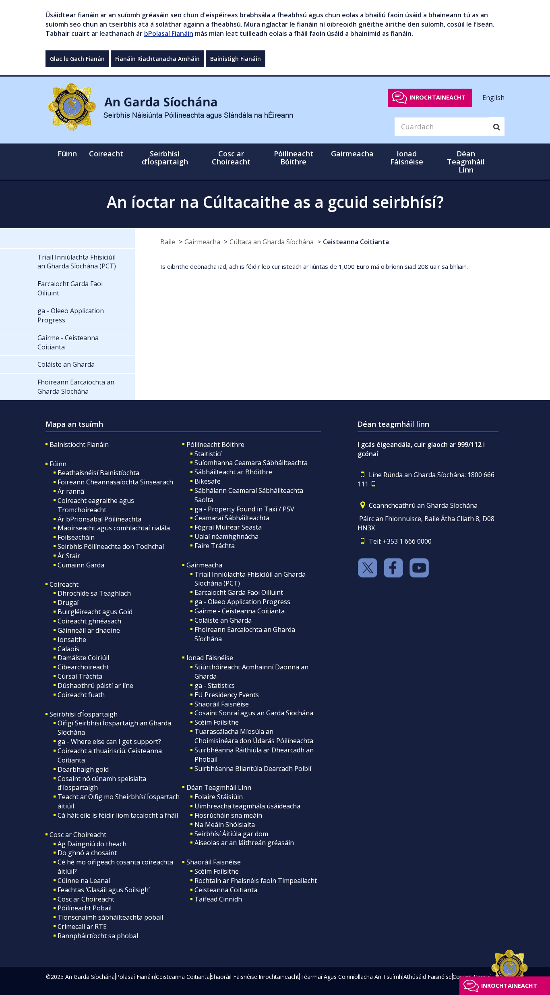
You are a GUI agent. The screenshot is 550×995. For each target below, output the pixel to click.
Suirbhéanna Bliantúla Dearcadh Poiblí (252, 768)
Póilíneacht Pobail (85, 908)
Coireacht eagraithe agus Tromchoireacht (96, 505)
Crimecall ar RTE (82, 926)
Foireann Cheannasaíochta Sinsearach (115, 482)
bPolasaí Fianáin (168, 33)
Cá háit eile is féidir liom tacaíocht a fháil (118, 815)
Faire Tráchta (214, 545)
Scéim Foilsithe (216, 722)
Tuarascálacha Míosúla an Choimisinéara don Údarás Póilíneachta (253, 736)
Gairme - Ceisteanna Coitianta (239, 611)
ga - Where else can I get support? (109, 741)
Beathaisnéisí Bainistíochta (98, 472)
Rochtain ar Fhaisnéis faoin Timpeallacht (255, 880)
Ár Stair (69, 555)
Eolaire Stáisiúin (218, 796)
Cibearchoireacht (83, 667)
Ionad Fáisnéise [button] (406, 157)
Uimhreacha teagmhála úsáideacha (247, 806)
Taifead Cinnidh (218, 899)
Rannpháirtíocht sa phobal (98, 935)
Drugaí (68, 602)
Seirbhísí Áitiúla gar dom (231, 833)
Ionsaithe (72, 639)
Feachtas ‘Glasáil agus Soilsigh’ (104, 889)
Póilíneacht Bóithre (215, 444)
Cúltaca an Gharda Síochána (272, 241)
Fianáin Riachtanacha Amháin (157, 58)
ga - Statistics (214, 685)
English (493, 97)
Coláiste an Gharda (223, 620)
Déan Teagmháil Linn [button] (466, 161)
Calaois (68, 648)
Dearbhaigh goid (83, 769)
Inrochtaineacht (437, 97)
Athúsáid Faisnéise (427, 976)
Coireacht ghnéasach (89, 621)
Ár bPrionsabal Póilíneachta (99, 519)
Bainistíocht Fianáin (79, 444)
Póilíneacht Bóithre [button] (293, 157)
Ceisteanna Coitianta (356, 241)
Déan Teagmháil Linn (218, 787)
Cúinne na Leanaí (84, 880)
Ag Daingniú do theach (92, 843)
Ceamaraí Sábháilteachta (231, 517)
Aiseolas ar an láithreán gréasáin (244, 842)
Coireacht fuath (81, 694)
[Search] (497, 126)
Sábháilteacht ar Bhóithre (233, 471)
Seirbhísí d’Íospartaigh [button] (165, 157)
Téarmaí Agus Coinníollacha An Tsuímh (351, 976)
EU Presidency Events (226, 694)
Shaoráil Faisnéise (221, 704)
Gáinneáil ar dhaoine (89, 630)
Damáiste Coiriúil (83, 657)
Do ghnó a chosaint (87, 852)
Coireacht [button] (106, 153)
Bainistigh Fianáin (235, 58)
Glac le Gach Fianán (77, 58)
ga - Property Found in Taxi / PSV (244, 509)
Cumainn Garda (81, 565)
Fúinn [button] (67, 153)
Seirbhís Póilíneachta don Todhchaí (111, 546)
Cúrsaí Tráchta (80, 676)
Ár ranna (71, 491)
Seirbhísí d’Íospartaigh (84, 714)
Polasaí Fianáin (135, 976)
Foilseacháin (76, 537)
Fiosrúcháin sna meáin (228, 815)
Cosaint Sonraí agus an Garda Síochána (253, 712)
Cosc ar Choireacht (78, 834)
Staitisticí (207, 453)
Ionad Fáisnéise (209, 657)
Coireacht (64, 584)
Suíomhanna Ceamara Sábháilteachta (251, 462)
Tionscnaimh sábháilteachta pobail (110, 917)
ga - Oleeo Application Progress (242, 601)
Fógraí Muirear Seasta (228, 527)
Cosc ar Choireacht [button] (231, 157)
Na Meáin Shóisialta (224, 824)
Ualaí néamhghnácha (226, 536)
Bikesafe (207, 481)
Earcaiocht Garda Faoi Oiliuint (238, 592)
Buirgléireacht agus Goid (95, 611)
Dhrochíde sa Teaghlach (94, 593)
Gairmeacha (202, 241)
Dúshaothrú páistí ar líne (95, 685)
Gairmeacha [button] (352, 153)
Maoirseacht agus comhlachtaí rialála (114, 527)
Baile (167, 241)
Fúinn (58, 463)
